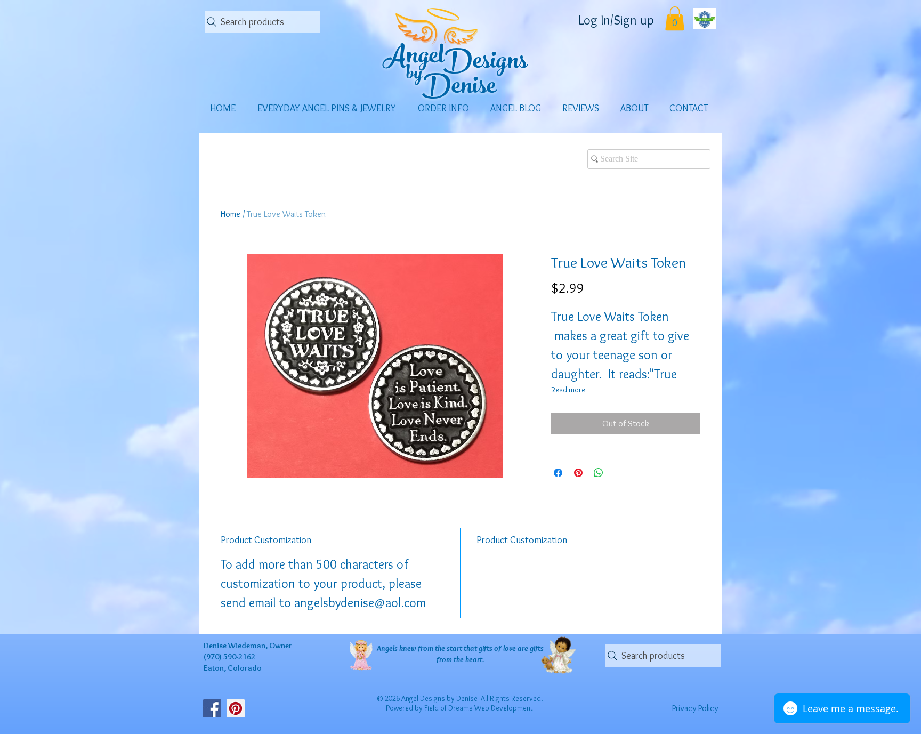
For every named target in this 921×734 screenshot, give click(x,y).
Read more (568, 389)
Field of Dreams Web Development (478, 708)
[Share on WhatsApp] (598, 472)
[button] (675, 18)
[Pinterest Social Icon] (236, 708)
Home (230, 214)
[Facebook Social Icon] (212, 708)
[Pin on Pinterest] (578, 472)
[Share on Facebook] (558, 472)
